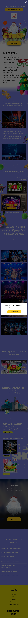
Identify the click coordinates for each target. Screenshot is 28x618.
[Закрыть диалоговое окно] (25, 2)
